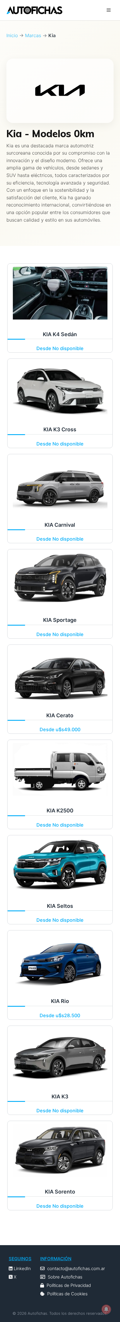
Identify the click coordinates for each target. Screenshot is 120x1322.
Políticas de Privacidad (69, 1285)
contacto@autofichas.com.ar (76, 1268)
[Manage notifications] (106, 1309)
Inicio (12, 35)
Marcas (33, 35)
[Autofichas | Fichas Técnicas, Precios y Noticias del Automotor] (34, 10)
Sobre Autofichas (65, 1277)
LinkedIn (22, 1268)
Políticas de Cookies (67, 1293)
